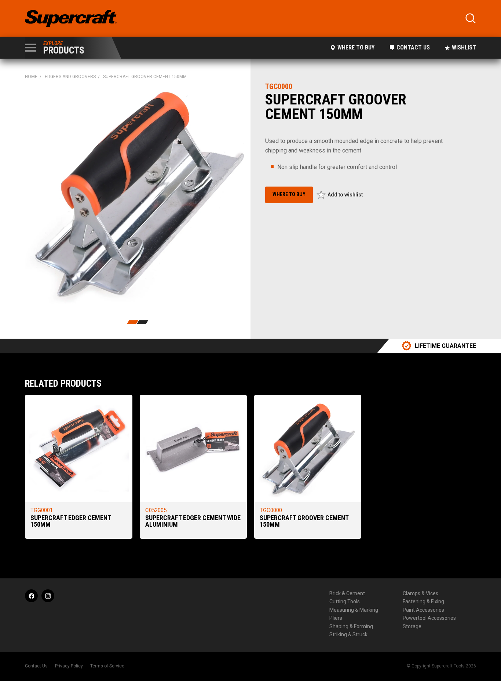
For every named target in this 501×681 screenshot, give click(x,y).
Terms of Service (107, 666)
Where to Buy (355, 47)
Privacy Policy (69, 666)
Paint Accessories (423, 610)
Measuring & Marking (353, 610)
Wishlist (464, 47)
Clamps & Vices (420, 593)
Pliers (335, 618)
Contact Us (413, 47)
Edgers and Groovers (70, 76)
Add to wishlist (345, 195)
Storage (412, 626)
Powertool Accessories (429, 618)
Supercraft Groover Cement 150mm (304, 521)
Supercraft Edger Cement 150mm (70, 521)
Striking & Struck (348, 634)
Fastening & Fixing (423, 601)
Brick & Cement (347, 593)
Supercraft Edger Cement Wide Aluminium (193, 521)
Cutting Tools (344, 601)
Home (31, 76)
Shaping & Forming (351, 626)
